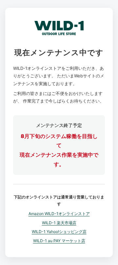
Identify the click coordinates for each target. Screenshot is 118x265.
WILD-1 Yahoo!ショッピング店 (59, 231)
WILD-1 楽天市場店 (59, 222)
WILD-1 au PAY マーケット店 (59, 240)
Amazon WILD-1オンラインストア (59, 213)
